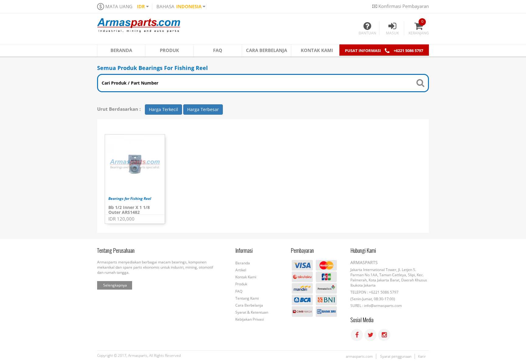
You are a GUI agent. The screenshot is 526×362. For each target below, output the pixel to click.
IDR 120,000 (121, 219)
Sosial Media (361, 320)
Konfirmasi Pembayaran (403, 6)
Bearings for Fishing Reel (129, 199)
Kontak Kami (245, 277)
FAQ (238, 291)
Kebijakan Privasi (249, 319)
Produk (241, 284)
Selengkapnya (115, 285)
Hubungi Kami (363, 250)
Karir (422, 356)
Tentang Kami (247, 298)
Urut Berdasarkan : (119, 109)
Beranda (242, 263)
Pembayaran (302, 250)
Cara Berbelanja (249, 305)
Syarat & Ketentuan (251, 312)
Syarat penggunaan (396, 356)
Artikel (240, 270)
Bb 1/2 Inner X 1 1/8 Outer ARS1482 (129, 210)
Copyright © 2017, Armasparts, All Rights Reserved (139, 355)
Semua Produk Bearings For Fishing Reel (152, 67)
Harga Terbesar (203, 109)
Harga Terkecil (163, 109)
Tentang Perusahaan (116, 250)
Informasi (244, 250)
